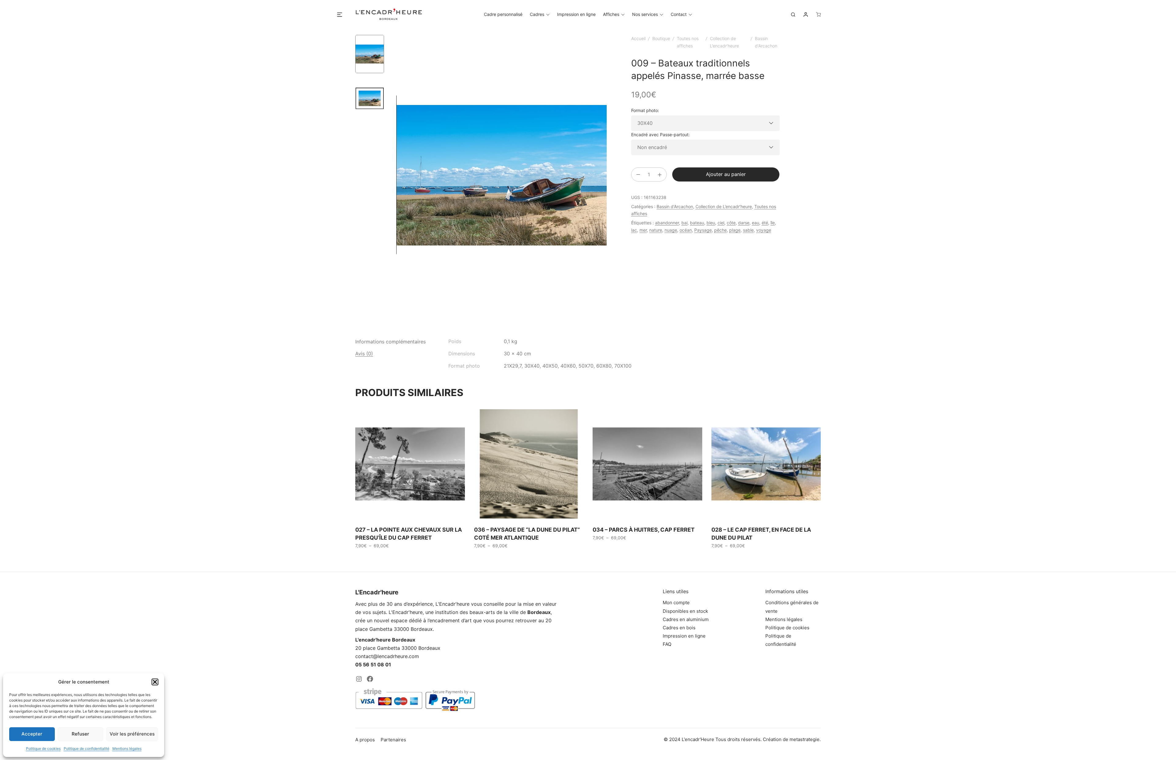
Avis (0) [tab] (364, 353)
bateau (697, 222)
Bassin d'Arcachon (675, 206)
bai (684, 222)
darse (743, 222)
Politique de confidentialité (86, 748)
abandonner (667, 222)
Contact (679, 14)
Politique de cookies (43, 748)
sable (748, 230)
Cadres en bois (679, 628)
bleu (711, 222)
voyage (763, 230)
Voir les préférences (132, 734)
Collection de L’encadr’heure (723, 206)
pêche (720, 230)
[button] (155, 682)
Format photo (644, 110)
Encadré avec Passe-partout (659, 134)
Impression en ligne (576, 14)
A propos (365, 740)
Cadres (537, 14)
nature (655, 230)
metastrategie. (805, 739)
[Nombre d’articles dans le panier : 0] (818, 14)
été (765, 222)
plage (735, 230)
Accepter (31, 734)
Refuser (80, 734)
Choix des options (377, 559)
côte (731, 222)
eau (755, 222)
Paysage (703, 230)
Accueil (638, 38)
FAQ (667, 644)
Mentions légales (126, 748)
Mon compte (676, 602)
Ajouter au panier (726, 174)
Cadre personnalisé (503, 14)
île (773, 222)
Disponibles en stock (685, 611)
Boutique (661, 38)
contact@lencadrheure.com (387, 656)
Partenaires (393, 740)
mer (643, 230)
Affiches (611, 14)
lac (634, 230)
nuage (671, 230)
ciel (721, 222)
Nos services (645, 14)
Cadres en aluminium (686, 619)
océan (686, 230)
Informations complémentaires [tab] (390, 342)
